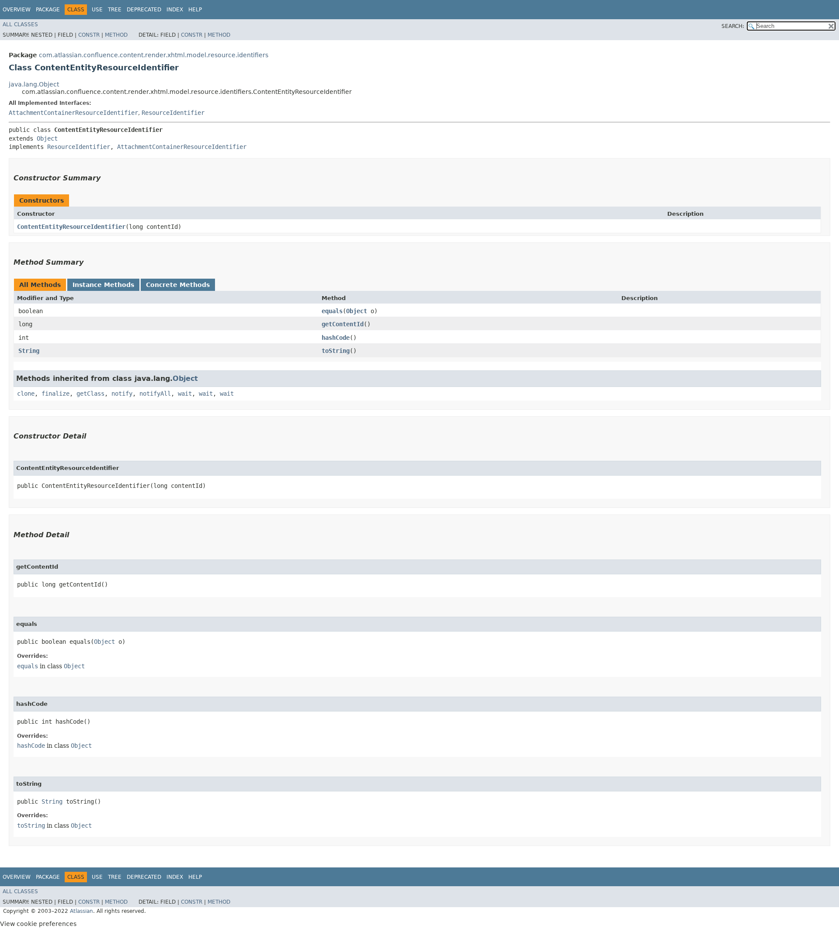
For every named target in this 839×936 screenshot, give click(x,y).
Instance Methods (103, 284)
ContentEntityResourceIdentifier (71, 226)
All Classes (20, 24)
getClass (90, 393)
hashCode (336, 337)
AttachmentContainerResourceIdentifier (73, 112)
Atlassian (81, 911)
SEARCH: (732, 26)
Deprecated (144, 10)
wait (185, 393)
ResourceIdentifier (173, 112)
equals (332, 310)
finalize (55, 393)
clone (26, 393)
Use (97, 10)
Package (48, 10)
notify (121, 393)
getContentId (343, 324)
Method (116, 35)
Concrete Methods (178, 284)
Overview (17, 10)
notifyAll (155, 393)
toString (336, 350)
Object (47, 138)
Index (174, 10)
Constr (89, 35)
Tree (114, 10)
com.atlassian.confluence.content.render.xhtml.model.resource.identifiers (153, 55)
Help (195, 10)
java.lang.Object (34, 84)
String (28, 350)
